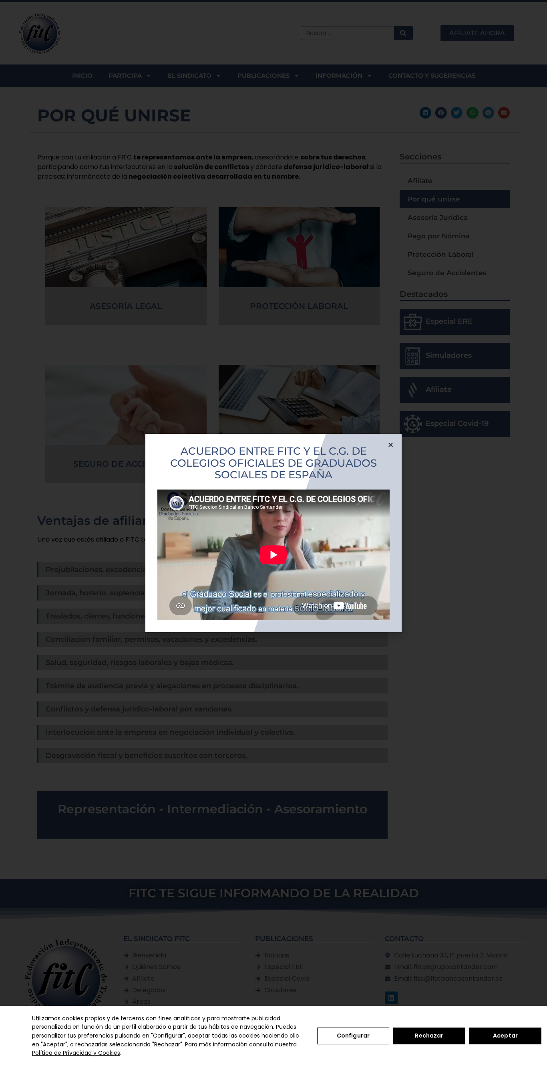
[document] (273, 533)
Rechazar (429, 1036)
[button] (391, 445)
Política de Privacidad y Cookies (76, 1053)
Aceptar (505, 1036)
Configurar (353, 1036)
